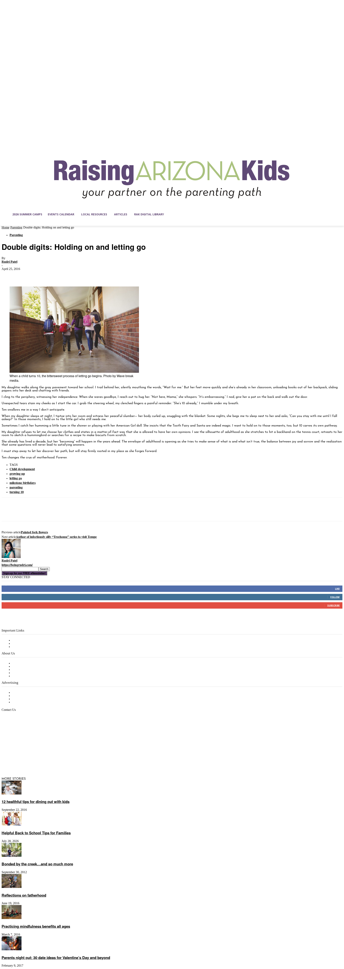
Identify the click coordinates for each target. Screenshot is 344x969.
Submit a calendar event (29, 676)
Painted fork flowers (34, 532)
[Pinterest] (36, 275)
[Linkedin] (21, 760)
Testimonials (21, 692)
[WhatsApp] (51, 275)
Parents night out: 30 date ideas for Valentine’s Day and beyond (56, 957)
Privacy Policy (22, 646)
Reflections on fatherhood (24, 895)
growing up (17, 473)
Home (5, 227)
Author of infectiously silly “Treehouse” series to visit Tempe (56, 536)
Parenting (16, 227)
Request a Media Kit (27, 695)
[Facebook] (8, 275)
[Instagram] (13, 760)
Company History (25, 666)
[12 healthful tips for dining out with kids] (12, 793)
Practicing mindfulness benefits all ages (36, 926)
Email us (16, 730)
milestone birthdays (23, 482)
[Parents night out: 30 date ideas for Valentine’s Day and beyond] (12, 949)
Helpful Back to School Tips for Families (36, 833)
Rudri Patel (9, 261)
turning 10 (17, 491)
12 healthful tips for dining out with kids (35, 801)
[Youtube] (46, 760)
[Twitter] (22, 275)
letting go (16, 478)
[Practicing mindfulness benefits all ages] (12, 918)
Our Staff (19, 663)
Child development (22, 469)
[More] (65, 275)
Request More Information (31, 702)
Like (337, 588)
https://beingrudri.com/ (17, 564)
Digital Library (22, 643)
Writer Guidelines (24, 673)
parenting (16, 487)
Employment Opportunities (32, 669)
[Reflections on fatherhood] (12, 887)
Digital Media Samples (28, 699)
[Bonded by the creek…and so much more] (12, 856)
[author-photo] (11, 557)
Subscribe (333, 605)
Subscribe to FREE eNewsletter (35, 640)
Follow (335, 596)
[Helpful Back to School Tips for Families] (12, 824)
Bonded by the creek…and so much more (37, 864)
